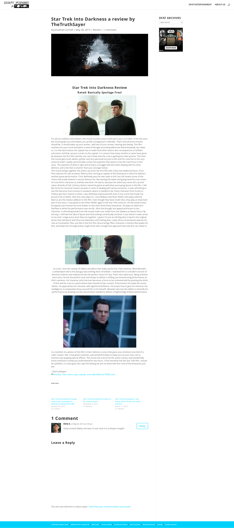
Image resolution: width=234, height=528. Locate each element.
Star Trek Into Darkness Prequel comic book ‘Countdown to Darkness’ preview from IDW (64, 401)
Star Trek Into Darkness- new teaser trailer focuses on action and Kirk (128, 401)
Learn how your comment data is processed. (109, 506)
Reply (142, 426)
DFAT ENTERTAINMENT (200, 5)
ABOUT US (220, 5)
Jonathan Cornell (63, 29)
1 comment (109, 29)
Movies (97, 29)
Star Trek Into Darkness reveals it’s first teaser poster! (97, 400)
